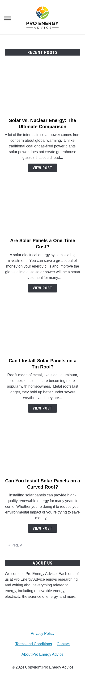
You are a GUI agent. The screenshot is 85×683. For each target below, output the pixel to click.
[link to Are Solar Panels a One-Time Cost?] (42, 209)
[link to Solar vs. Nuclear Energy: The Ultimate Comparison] (42, 89)
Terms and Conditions (33, 644)
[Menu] (7, 18)
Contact (63, 644)
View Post (42, 168)
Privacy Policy (43, 633)
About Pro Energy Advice (42, 654)
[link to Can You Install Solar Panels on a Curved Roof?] (42, 449)
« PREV (15, 545)
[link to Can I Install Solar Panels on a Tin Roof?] (42, 329)
